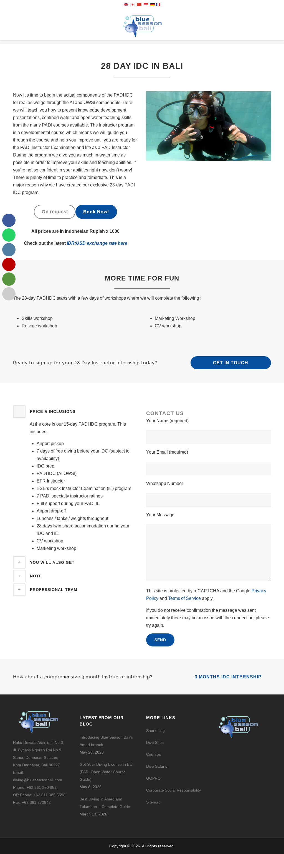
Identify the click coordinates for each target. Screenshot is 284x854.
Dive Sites (155, 742)
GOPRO (153, 778)
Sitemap (153, 802)
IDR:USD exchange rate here (96, 243)
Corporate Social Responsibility (174, 790)
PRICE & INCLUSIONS (52, 411)
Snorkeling (155, 730)
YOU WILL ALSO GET (52, 562)
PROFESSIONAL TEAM (53, 589)
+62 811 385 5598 (49, 795)
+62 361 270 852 (42, 787)
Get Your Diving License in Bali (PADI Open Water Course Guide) (106, 772)
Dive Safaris (156, 766)
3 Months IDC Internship (229, 676)
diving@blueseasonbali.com (37, 780)
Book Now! (96, 211)
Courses (153, 754)
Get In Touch (230, 362)
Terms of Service (184, 598)
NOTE (36, 576)
